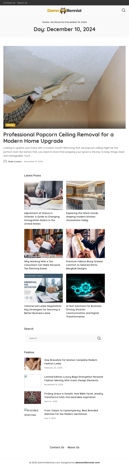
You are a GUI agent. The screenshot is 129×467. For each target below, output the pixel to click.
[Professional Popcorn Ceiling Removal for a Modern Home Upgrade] (64, 87)
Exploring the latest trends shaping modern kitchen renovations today (82, 217)
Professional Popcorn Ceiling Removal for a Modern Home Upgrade (58, 137)
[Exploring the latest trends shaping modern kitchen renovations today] (85, 195)
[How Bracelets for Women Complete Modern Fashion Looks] (32, 364)
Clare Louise (15, 161)
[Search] (124, 10)
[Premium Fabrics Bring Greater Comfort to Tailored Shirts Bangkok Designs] (85, 243)
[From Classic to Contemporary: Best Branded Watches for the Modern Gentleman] (32, 414)
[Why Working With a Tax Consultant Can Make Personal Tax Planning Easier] (43, 243)
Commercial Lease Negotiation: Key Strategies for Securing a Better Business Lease (43, 309)
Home (45, 22)
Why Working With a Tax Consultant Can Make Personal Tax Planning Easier (42, 265)
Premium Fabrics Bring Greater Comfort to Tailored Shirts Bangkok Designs (84, 265)
